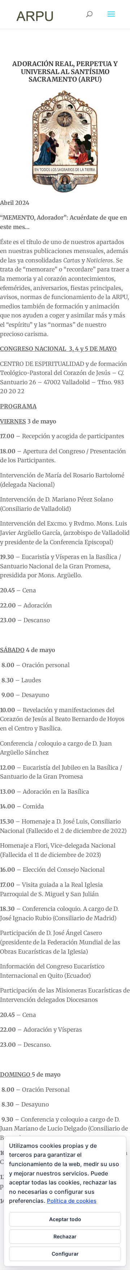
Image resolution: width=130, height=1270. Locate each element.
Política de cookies (71, 1200)
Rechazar (65, 1236)
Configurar (65, 1254)
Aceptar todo (65, 1219)
